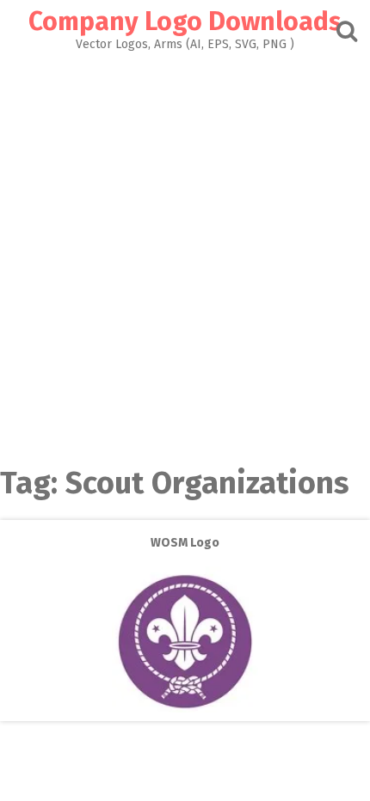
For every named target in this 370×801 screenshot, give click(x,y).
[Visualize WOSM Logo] (185, 708)
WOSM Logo (185, 542)
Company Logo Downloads (185, 21)
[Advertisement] (185, 244)
